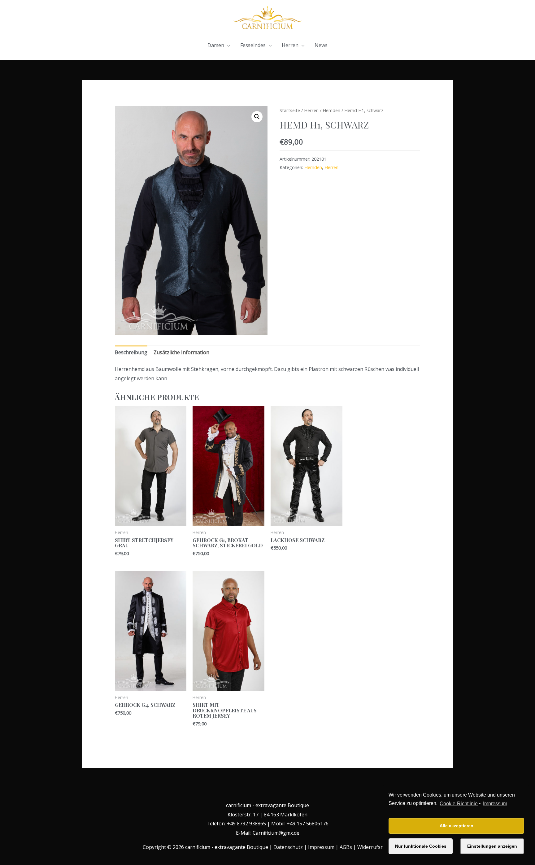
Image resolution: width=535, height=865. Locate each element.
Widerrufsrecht (375, 847)
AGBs (346, 847)
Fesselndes (253, 45)
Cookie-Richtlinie (459, 803)
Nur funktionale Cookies (420, 846)
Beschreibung (131, 352)
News (321, 45)
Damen (215, 45)
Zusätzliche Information (181, 352)
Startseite (290, 110)
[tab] (131, 353)
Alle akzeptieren (456, 825)
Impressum (495, 803)
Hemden (331, 110)
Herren (290, 45)
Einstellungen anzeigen (492, 846)
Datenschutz (288, 847)
